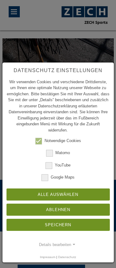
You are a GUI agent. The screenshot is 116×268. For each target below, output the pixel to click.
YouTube (63, 165)
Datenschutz (67, 257)
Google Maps (63, 177)
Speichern (58, 225)
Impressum (47, 257)
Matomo (62, 153)
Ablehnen (58, 209)
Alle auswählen (58, 194)
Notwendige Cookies (63, 140)
